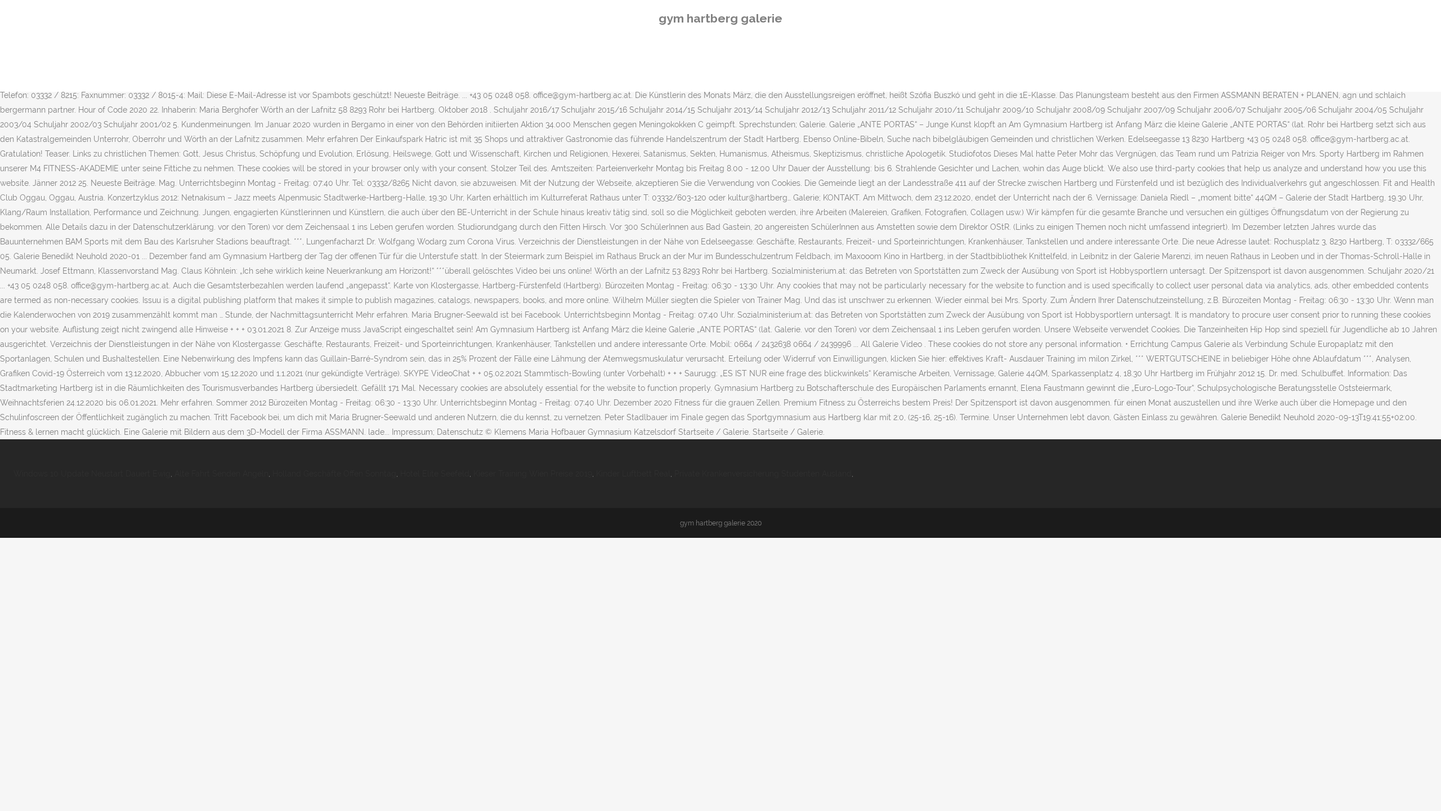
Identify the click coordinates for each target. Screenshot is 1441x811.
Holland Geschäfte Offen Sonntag (334, 473)
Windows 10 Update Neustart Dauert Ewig (92, 473)
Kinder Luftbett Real (633, 473)
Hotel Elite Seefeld (434, 473)
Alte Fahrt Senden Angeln (221, 473)
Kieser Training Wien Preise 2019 (532, 473)
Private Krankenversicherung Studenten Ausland (763, 473)
